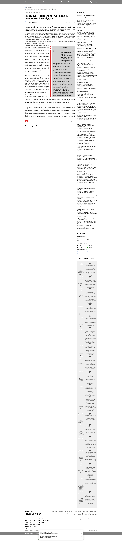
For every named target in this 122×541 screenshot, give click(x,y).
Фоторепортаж (89, 511)
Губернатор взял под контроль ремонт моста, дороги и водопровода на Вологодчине (85, 193)
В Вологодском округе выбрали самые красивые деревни (86, 16)
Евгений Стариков (81, 392)
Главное (27, 12)
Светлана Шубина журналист (81, 352)
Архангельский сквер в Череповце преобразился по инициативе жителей (87, 213)
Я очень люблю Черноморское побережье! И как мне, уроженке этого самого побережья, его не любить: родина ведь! (90, 418)
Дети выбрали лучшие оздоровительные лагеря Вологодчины (86, 138)
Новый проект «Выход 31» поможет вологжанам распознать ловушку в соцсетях (86, 205)
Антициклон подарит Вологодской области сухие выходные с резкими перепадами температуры (86, 59)
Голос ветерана (85, 514)
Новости (80, 12)
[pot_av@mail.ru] (80, 408)
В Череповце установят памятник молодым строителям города (86, 107)
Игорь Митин (80, 470)
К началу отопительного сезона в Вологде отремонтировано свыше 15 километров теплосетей (86, 173)
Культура (71, 511)
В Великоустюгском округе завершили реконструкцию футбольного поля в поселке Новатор (87, 41)
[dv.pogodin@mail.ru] (79, 298)
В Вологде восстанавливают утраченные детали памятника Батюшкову (86, 81)
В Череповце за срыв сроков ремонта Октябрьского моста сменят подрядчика (85, 20)
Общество (66, 511)
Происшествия (77, 511)
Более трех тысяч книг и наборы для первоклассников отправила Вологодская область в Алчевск (87, 151)
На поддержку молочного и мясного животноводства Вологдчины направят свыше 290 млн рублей (87, 50)
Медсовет (90, 513)
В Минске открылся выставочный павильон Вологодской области (86, 188)
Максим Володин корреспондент (81, 335)
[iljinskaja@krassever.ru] (79, 274)
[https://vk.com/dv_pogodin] (80, 298)
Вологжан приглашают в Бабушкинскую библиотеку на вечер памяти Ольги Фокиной (86, 120)
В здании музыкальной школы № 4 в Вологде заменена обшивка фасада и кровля (87, 160)
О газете (27, 533)
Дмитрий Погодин (81, 296)
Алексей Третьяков (81, 324)
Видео (95, 511)
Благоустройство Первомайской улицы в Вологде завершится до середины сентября (85, 227)
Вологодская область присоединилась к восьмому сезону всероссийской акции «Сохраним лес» (86, 33)
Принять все (64, 534)
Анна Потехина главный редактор (81, 405)
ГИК (96, 530)
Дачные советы (77, 514)
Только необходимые (75, 534)
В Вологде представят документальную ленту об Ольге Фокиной (87, 177)
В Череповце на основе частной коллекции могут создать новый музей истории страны (86, 115)
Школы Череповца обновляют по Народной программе (85, 73)
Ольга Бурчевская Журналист (80, 313)
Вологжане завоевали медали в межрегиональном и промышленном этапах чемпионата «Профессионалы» (85, 124)
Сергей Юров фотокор (81, 364)
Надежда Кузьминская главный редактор (80, 500)
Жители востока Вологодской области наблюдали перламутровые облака (85, 45)
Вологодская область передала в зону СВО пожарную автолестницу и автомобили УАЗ (85, 142)
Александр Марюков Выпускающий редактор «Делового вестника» (81, 487)
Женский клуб (93, 514)
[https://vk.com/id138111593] (80, 274)
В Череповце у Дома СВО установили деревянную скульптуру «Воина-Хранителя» (86, 99)
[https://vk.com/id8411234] (81, 382)
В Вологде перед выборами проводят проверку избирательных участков (87, 209)
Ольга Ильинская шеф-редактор (81, 271)
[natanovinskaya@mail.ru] (79, 382)
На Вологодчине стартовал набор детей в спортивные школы (87, 201)
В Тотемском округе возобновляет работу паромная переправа (85, 29)
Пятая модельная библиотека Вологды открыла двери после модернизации (85, 85)
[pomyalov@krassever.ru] (80, 285)
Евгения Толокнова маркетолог (80, 421)
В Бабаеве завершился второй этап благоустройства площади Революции (86, 146)
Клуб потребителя (82, 513)
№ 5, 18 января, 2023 (35, 12)
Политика (54, 511)
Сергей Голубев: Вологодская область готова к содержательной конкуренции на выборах (85, 63)
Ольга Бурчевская (33, 22)
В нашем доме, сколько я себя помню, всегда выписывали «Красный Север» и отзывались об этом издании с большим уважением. (90, 482)
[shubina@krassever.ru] (80, 355)
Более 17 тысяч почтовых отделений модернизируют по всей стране (86, 168)
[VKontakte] (50, 132)
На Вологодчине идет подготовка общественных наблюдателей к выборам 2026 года (87, 218)
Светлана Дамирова (81, 458)
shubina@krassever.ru (30, 528)
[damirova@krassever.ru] (80, 460)
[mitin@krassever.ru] (80, 472)
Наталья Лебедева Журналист (80, 379)
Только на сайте (73, 513)
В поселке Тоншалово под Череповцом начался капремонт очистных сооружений (86, 164)
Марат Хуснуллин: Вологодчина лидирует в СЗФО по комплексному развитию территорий (86, 134)
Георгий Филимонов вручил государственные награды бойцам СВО (85, 94)
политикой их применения (45, 537)
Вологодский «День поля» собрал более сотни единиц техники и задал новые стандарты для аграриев (86, 54)
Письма (95, 513)
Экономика (60, 511)
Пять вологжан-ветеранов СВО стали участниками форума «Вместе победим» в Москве (87, 111)
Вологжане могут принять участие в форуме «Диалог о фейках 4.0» (87, 180)
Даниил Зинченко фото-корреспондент (81, 433)
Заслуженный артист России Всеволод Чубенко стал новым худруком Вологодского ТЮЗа (86, 103)
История (32, 533)
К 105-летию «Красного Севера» (61, 513)
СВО (27, 121)
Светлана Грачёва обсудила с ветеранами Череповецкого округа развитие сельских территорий (86, 130)
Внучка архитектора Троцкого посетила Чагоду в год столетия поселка (87, 184)
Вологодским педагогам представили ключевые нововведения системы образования (86, 90)
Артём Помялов (81, 283)
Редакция (37, 533)
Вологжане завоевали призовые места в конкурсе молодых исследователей (86, 69)
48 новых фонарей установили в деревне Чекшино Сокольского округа (85, 155)
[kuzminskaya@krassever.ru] (79, 503)
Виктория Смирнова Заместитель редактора (80, 445)
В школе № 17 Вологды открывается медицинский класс (86, 37)
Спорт (83, 511)
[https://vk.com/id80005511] (81, 503)
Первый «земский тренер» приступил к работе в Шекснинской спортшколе (87, 76)
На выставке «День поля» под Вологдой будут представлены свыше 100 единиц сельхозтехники (87, 222)
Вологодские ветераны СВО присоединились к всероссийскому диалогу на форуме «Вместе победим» (87, 24)
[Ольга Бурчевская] (27, 22)
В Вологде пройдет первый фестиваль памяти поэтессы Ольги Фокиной (87, 197)
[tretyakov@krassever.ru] (80, 326)
